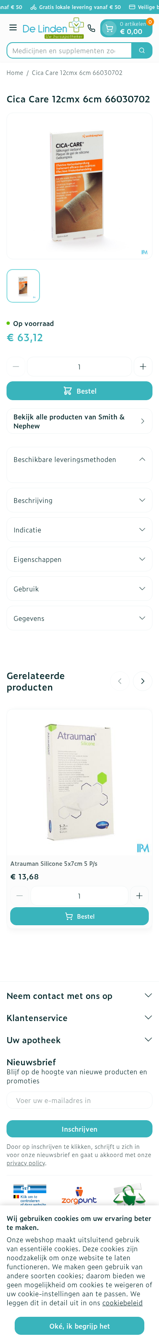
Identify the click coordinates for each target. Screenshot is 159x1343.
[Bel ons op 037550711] (91, 28)
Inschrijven (79, 1129)
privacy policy (26, 1162)
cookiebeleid (122, 1302)
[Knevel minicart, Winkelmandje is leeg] (109, 28)
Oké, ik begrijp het (79, 1326)
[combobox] (69, 50)
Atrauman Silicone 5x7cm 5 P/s (53, 863)
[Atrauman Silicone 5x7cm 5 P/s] (79, 782)
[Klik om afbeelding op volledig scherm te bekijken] (79, 186)
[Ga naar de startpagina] (53, 28)
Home (15, 72)
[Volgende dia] (142, 681)
